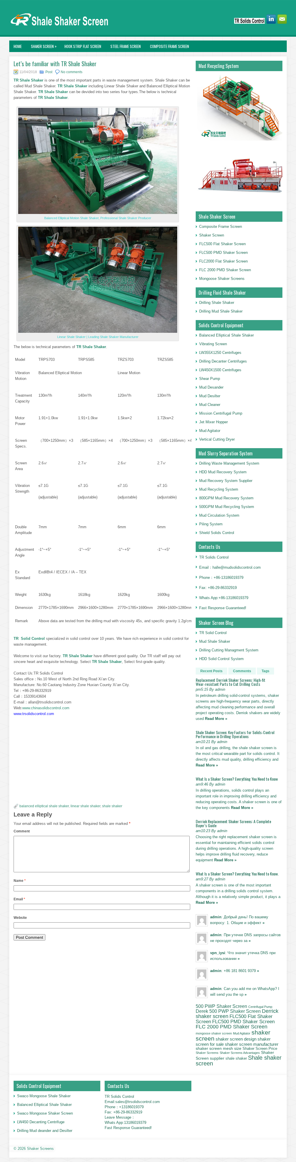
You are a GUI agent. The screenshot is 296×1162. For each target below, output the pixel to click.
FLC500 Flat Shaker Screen (222, 244)
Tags (265, 671)
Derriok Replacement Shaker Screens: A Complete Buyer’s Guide (233, 823)
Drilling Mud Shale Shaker (221, 311)
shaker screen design (236, 1039)
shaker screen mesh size (218, 1048)
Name (20, 881)
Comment (22, 831)
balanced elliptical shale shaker (44, 806)
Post (48, 72)
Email (19, 899)
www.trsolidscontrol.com (34, 714)
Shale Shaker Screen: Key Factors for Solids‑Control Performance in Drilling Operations (235, 734)
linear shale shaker (85, 806)
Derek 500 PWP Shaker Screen (228, 1011)
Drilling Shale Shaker (216, 302)
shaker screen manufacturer (251, 1044)
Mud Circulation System (219, 515)
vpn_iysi (217, 953)
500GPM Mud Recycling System (226, 507)
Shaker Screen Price (260, 1049)
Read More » (216, 718)
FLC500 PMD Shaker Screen (223, 252)
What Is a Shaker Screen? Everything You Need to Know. (237, 874)
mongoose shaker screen (214, 1033)
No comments (71, 72)
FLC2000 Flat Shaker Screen (223, 261)
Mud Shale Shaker (214, 641)
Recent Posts (211, 671)
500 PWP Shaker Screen (221, 1006)
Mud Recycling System (218, 489)
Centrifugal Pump (260, 1006)
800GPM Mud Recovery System (226, 498)
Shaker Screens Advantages (240, 1052)
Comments (242, 671)
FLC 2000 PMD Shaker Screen (225, 270)
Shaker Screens (207, 1052)
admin (215, 917)
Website (20, 918)
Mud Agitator (241, 1033)
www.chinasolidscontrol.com (45, 708)
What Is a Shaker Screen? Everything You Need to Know (237, 779)
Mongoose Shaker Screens (222, 278)
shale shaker (112, 806)
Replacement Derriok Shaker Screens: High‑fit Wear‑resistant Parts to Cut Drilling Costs (230, 682)
